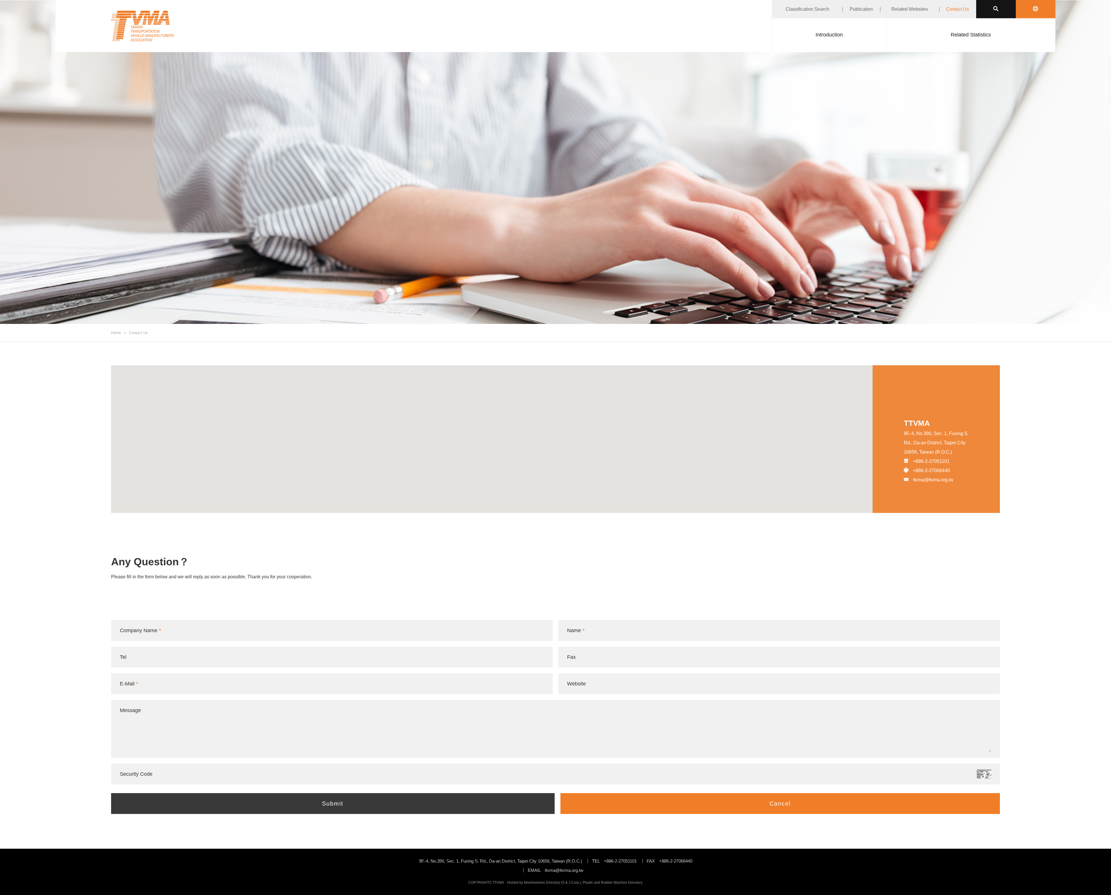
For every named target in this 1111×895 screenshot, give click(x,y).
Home (116, 333)
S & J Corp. (571, 883)
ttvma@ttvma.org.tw (933, 479)
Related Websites (909, 9)
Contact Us (957, 9)
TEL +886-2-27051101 (614, 861)
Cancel (780, 803)
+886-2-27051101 (931, 461)
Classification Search (807, 9)
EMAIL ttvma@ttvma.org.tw (555, 870)
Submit (332, 803)
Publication (861, 9)
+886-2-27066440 (931, 470)
